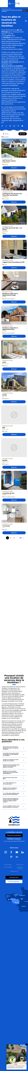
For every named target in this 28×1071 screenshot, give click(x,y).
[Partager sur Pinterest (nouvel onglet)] (18, 126)
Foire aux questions (14, 881)
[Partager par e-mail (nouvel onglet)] (22, 126)
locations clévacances (9, 62)
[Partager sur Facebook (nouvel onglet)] (2, 126)
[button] (26, 21)
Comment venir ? (14, 877)
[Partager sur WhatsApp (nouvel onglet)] (14, 126)
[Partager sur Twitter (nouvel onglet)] (6, 126)
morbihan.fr (14, 871)
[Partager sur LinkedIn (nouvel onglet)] (10, 126)
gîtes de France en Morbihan (12, 66)
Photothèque (8, 867)
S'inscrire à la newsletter (14, 835)
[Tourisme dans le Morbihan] (17, 3)
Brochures (8, 864)
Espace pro (20, 864)
